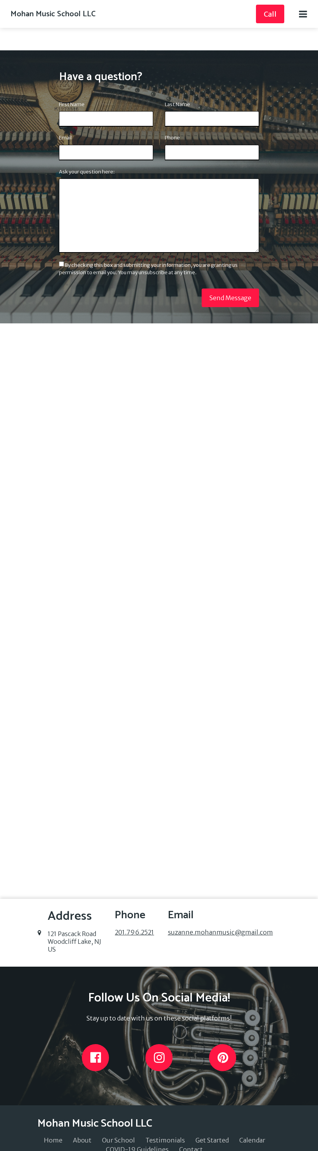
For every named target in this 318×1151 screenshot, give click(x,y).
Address (70, 916)
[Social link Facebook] (95, 1057)
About (82, 1140)
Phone (172, 137)
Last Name (177, 104)
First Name (72, 104)
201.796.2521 (134, 932)
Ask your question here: (87, 171)
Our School (118, 1140)
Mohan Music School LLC (52, 14)
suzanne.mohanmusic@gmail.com (220, 932)
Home (53, 1140)
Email (65, 137)
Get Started (212, 1140)
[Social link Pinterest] (222, 1057)
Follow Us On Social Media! (159, 998)
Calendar (252, 1140)
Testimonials (165, 1140)
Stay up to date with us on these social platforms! (159, 1018)
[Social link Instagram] (159, 1057)
